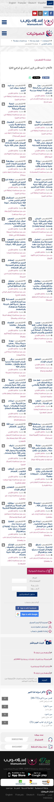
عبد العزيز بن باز (47, 726)
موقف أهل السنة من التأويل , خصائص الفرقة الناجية (13, 505)
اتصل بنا (17, 788)
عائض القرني (40, 96)
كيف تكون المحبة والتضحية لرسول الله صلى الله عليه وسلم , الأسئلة (14, 450)
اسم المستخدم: (34, 579)
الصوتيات (36, 33)
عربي (50, 3)
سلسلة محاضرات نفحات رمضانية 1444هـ (32, 656)
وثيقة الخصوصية (41, 788)
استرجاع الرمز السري (38, 622)
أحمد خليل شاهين (46, 717)
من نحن (9, 788)
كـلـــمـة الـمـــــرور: (34, 587)
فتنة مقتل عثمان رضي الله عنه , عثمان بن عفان (42, 448)
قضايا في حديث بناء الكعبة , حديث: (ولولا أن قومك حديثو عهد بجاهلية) (13, 526)
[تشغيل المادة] (30, 85)
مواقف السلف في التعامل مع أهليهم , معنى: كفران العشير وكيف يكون (42, 286)
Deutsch (32, 3)
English (12, 3)
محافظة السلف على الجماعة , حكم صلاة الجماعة (42, 426)
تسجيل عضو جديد (39, 627)
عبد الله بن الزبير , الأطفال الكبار (15, 426)
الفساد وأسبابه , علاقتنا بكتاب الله (16, 325)
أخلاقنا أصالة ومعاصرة (41, 663)
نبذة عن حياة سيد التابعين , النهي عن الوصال (42, 523)
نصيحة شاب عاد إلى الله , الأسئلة (43, 505)
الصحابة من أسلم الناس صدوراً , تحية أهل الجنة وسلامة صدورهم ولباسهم (14, 304)
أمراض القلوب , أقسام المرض (16, 471)
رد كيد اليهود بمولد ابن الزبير (16, 88)
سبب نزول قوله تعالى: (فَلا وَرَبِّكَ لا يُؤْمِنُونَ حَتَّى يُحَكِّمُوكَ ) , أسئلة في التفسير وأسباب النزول (41, 327)
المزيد (44, 680)
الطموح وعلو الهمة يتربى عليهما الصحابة (16, 124)
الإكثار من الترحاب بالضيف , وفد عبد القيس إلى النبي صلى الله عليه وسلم (15, 550)
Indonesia (47, 7)
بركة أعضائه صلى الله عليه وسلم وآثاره (43, 163)
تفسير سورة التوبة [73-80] (41, 698)
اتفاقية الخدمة (27, 788)
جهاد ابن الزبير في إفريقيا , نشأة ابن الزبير (15, 182)
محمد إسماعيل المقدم (46, 701)
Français (22, 3)
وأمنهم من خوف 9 (42, 649)
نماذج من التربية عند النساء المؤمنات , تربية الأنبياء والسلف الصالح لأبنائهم (14, 406)
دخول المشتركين (27, 594)
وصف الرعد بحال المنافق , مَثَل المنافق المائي (16, 283)
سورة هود (48, 714)
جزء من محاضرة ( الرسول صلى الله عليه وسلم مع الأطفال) (15, 438)
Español (42, 3)
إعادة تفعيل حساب (39, 631)
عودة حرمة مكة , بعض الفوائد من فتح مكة (16, 343)
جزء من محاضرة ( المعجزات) (41, 172)
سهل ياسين (48, 709)
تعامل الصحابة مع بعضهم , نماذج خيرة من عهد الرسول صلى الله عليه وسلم (41, 244)
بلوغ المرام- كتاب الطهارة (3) (41, 722)
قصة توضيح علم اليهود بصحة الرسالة (16, 106)
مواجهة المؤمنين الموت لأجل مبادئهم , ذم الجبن (15, 163)
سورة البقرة (48, 706)
